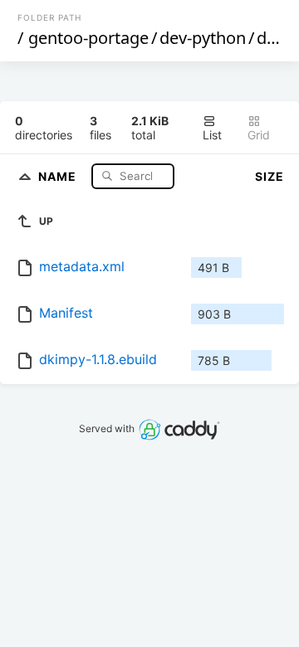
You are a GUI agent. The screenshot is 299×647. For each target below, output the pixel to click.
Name (59, 175)
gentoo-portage (88, 38)
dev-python (202, 38)
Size (269, 176)
